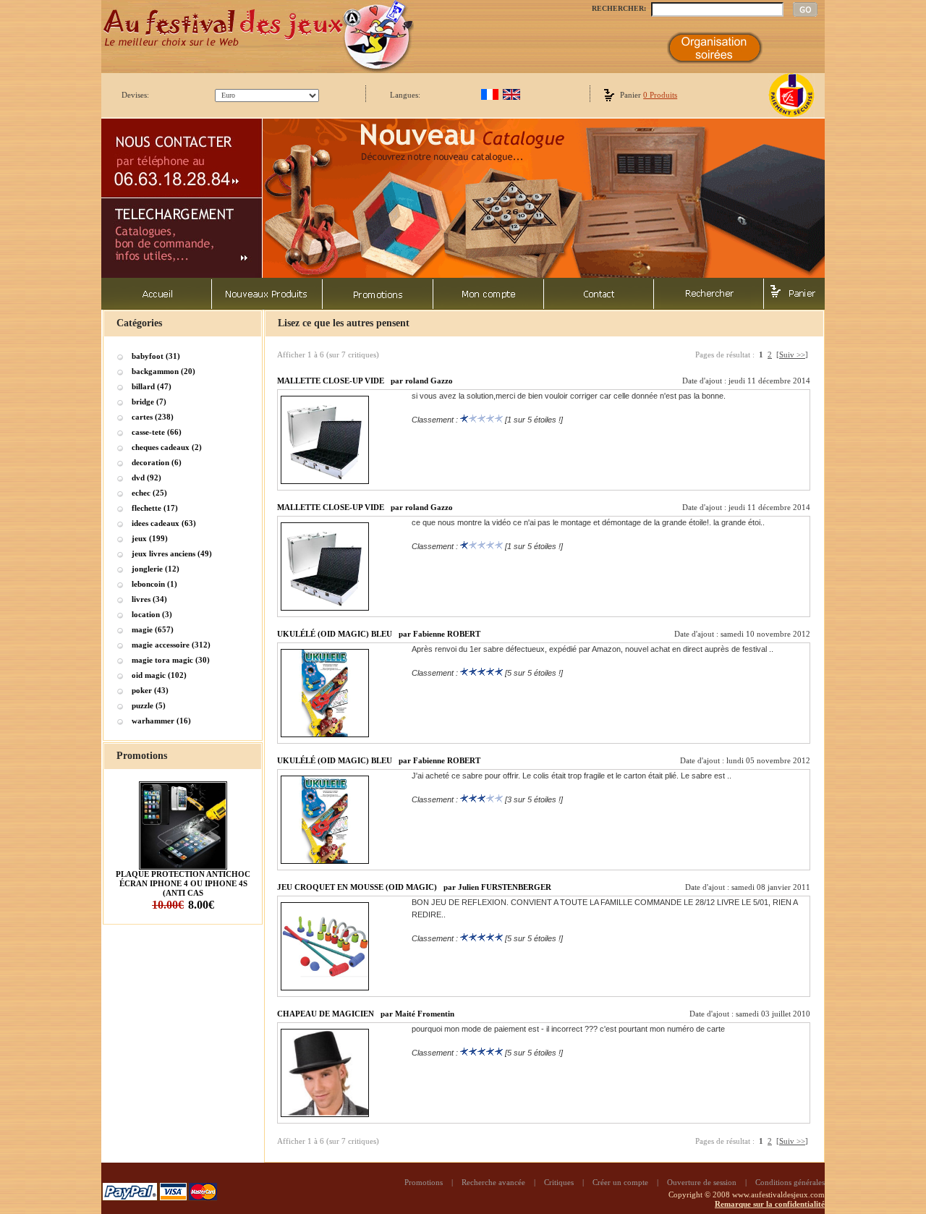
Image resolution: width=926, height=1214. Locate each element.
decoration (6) (157, 462)
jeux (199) (150, 538)
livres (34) (149, 599)
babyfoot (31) (156, 356)
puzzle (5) (149, 705)
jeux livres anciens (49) (172, 553)
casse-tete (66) (157, 432)
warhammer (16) (161, 720)
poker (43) (150, 690)
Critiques (559, 1182)
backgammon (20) (163, 371)
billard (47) (151, 386)
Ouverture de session (701, 1182)
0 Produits (660, 94)
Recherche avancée (493, 1182)
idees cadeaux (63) (164, 523)
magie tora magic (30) (171, 659)
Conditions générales (790, 1182)
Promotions (423, 1182)
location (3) (152, 614)
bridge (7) (149, 401)
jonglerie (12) (155, 568)
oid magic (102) (159, 675)
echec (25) (149, 492)
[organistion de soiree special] (715, 60)
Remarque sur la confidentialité (770, 1204)
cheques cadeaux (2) (167, 447)
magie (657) (153, 629)
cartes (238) (153, 416)
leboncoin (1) (154, 584)
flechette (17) (155, 508)
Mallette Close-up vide (330, 380)
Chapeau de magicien (325, 1013)
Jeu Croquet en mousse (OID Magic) (357, 887)
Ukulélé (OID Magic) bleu (334, 633)
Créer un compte (620, 1182)
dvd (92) (146, 477)
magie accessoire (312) (171, 644)
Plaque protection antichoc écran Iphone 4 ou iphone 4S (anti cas (183, 883)
